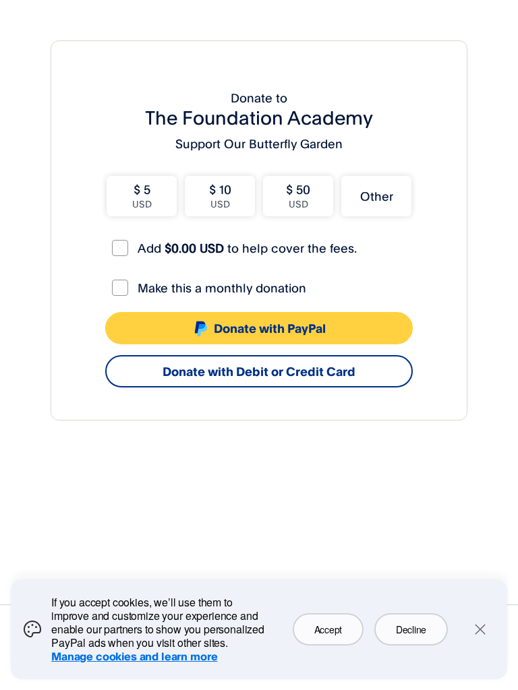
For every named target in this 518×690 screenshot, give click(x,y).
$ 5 (142, 196)
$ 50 (298, 196)
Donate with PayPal (270, 328)
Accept (328, 629)
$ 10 (220, 196)
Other (376, 196)
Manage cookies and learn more (134, 656)
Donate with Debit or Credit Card (259, 371)
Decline (411, 629)
